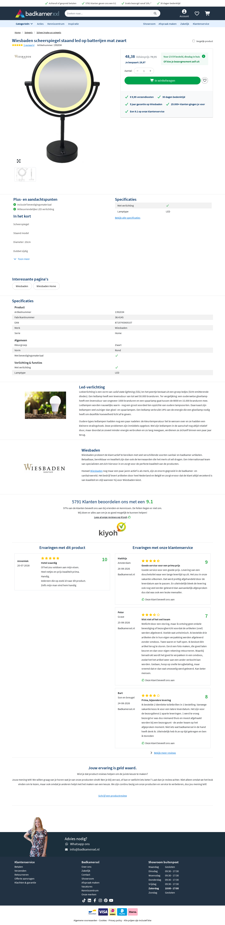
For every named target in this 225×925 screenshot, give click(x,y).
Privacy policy (115, 920)
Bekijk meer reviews (165, 752)
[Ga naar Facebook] (94, 900)
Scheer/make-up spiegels (49, 32)
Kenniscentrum (55, 23)
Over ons (86, 866)
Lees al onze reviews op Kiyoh (110, 517)
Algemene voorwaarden (85, 920)
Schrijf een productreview (112, 795)
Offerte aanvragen (24, 878)
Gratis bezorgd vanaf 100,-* (138, 3)
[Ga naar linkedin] (89, 900)
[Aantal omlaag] (137, 71)
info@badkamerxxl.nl (84, 849)
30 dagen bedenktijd (170, 3)
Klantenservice (201, 23)
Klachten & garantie (25, 882)
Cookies (103, 920)
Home (18, 32)
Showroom (149, 23)
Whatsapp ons (80, 844)
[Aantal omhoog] (150, 71)
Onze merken (89, 894)
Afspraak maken (168, 23)
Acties (40, 23)
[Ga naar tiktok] (84, 900)
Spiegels (29, 32)
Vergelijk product (204, 41)
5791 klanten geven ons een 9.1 (100, 3)
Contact (86, 874)
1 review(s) (29, 45)
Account (184, 16)
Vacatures (87, 886)
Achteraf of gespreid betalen (62, 3)
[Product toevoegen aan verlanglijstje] (205, 80)
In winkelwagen (164, 80)
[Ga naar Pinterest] (105, 900)
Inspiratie (73, 23)
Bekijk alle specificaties (127, 217)
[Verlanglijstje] (197, 14)
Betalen (18, 866)
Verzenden (20, 870)
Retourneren (21, 874)
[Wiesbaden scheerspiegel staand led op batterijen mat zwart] (62, 106)
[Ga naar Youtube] (111, 900)
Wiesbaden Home (46, 286)
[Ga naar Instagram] (100, 900)
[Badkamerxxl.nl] (37, 13)
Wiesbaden (22, 286)
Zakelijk (184, 23)
